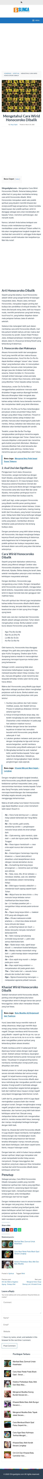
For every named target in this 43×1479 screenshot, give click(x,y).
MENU (37, 20)
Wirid (23, 1273)
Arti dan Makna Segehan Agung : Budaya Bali (10, 1281)
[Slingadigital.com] (21, 9)
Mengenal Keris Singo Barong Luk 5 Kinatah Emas (32, 1281)
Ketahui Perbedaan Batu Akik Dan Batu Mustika (26, 1262)
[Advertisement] (21, 47)
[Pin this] (11, 1230)
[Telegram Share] (15, 1230)
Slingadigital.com (17, 1474)
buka (17, 179)
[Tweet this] (7, 1230)
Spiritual (11, 1273)
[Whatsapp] (19, 1230)
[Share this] (3, 1230)
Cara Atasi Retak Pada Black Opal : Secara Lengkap (27, 1252)
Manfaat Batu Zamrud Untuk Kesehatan (24, 1242)
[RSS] (21, 2)
